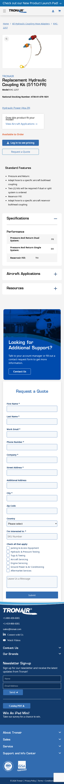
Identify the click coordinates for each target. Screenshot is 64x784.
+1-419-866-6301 (11, 623)
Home (6, 23)
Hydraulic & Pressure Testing (25, 551)
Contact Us (19, 371)
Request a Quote (20, 151)
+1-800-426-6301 (11, 618)
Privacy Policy (30, 780)
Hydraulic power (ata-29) (16, 108)
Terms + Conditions (46, 780)
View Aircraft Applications (20, 123)
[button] (4, 11)
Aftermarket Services (21, 570)
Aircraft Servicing (19, 559)
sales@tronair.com (12, 629)
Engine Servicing (19, 563)
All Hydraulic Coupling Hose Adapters (31, 23)
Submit (32, 595)
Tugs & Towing (18, 555)
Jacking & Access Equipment (25, 548)
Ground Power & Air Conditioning (27, 566)
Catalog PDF (16, 706)
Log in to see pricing (22, 142)
